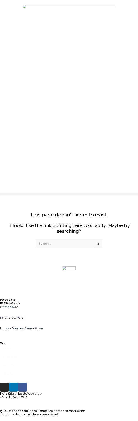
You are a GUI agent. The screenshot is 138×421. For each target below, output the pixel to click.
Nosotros (11, 365)
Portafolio (11, 357)
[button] (69, 194)
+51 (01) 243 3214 (14, 397)
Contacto (11, 373)
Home (8, 349)
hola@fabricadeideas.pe (21, 393)
